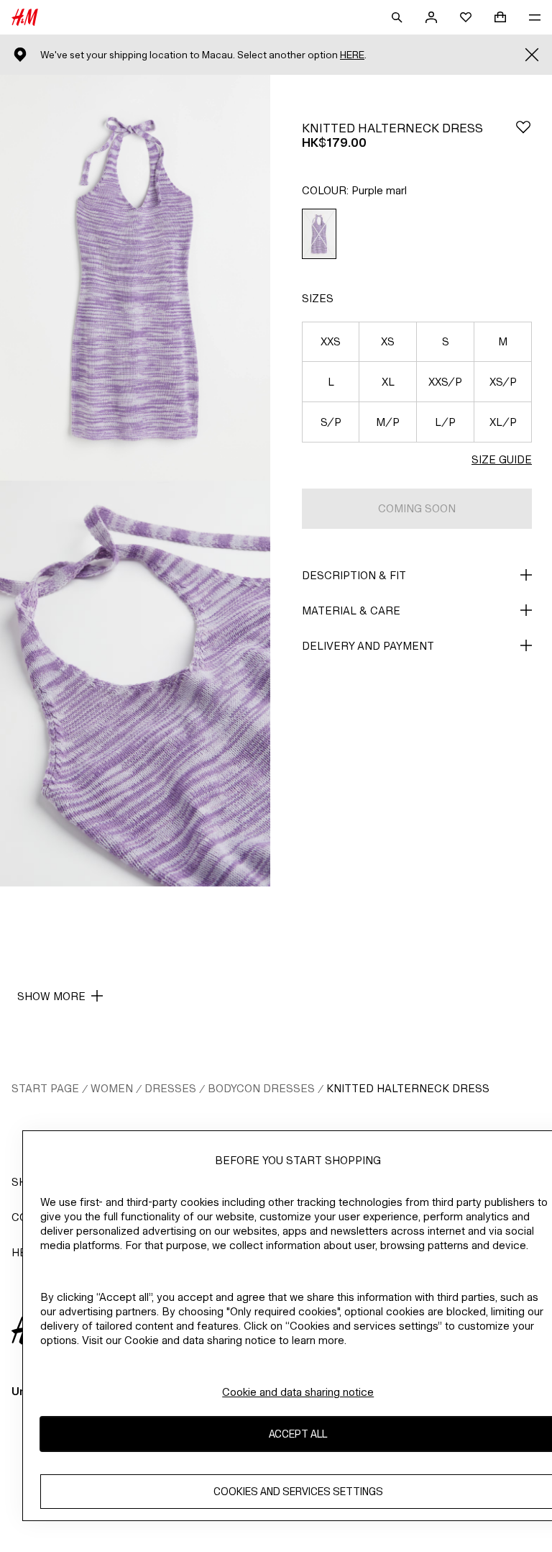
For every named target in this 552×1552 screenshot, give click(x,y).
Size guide (502, 459)
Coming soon (417, 508)
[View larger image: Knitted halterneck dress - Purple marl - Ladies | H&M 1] (135, 278)
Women (112, 1088)
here (352, 55)
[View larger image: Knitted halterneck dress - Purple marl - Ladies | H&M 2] (135, 683)
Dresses (170, 1088)
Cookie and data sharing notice (298, 1392)
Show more (51, 996)
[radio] (319, 234)
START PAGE (45, 1088)
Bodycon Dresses (261, 1088)
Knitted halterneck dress (407, 1088)
